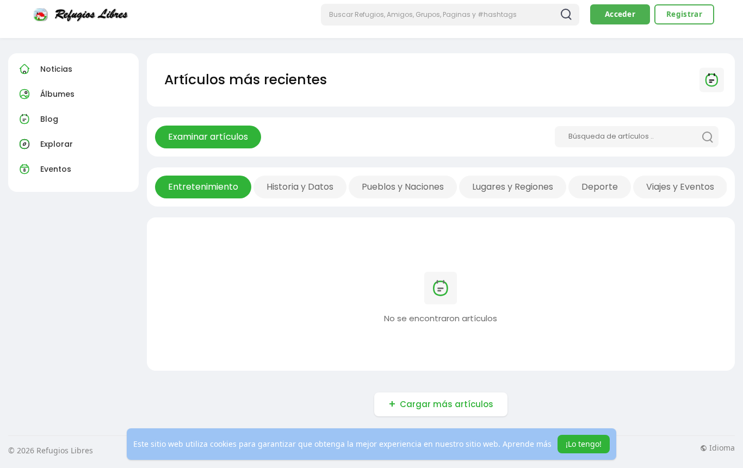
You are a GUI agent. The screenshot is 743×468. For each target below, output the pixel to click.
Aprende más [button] (527, 444)
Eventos (55, 169)
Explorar (56, 144)
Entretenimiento (203, 186)
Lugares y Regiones (512, 186)
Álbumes (57, 94)
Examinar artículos (208, 136)
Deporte (599, 186)
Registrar (684, 14)
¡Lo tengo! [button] (584, 444)
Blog (49, 119)
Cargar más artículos (446, 404)
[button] (450, 15)
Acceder (620, 14)
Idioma (721, 448)
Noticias (56, 69)
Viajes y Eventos (680, 186)
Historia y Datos (300, 186)
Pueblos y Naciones (403, 186)
